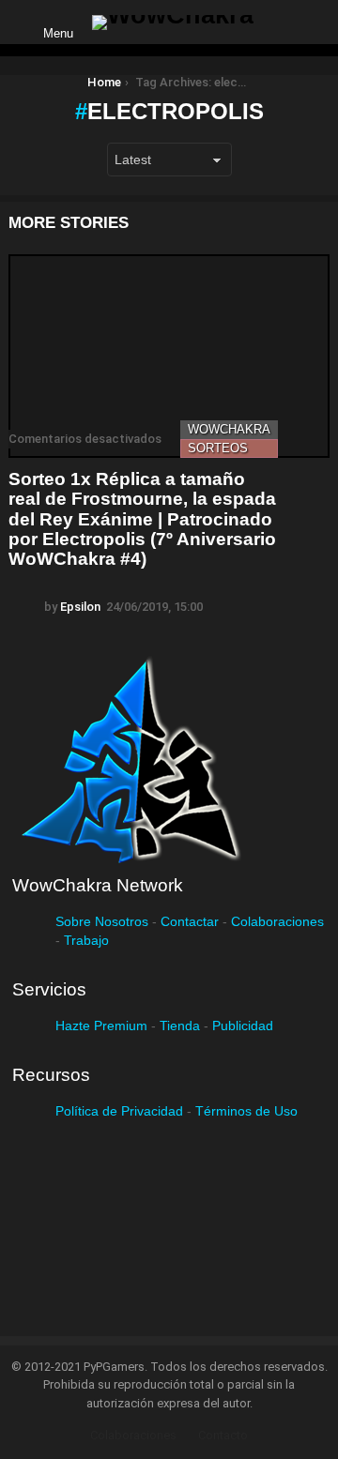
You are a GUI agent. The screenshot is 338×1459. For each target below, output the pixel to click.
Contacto (223, 1435)
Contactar (190, 921)
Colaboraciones (277, 921)
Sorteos (218, 448)
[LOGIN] (283, 22)
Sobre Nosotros (101, 921)
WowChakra (229, 429)
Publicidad (242, 1025)
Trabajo (86, 940)
